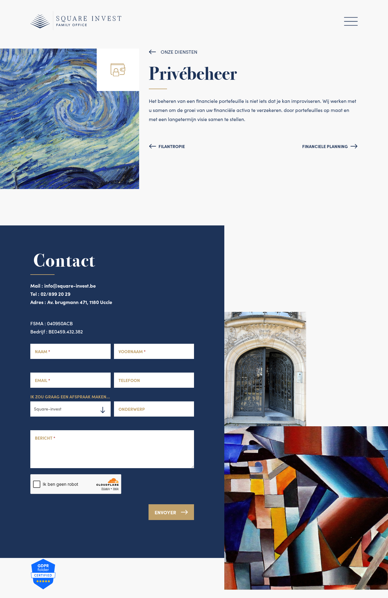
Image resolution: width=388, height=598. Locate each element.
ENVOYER (165, 512)
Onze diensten (179, 52)
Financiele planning (325, 146)
